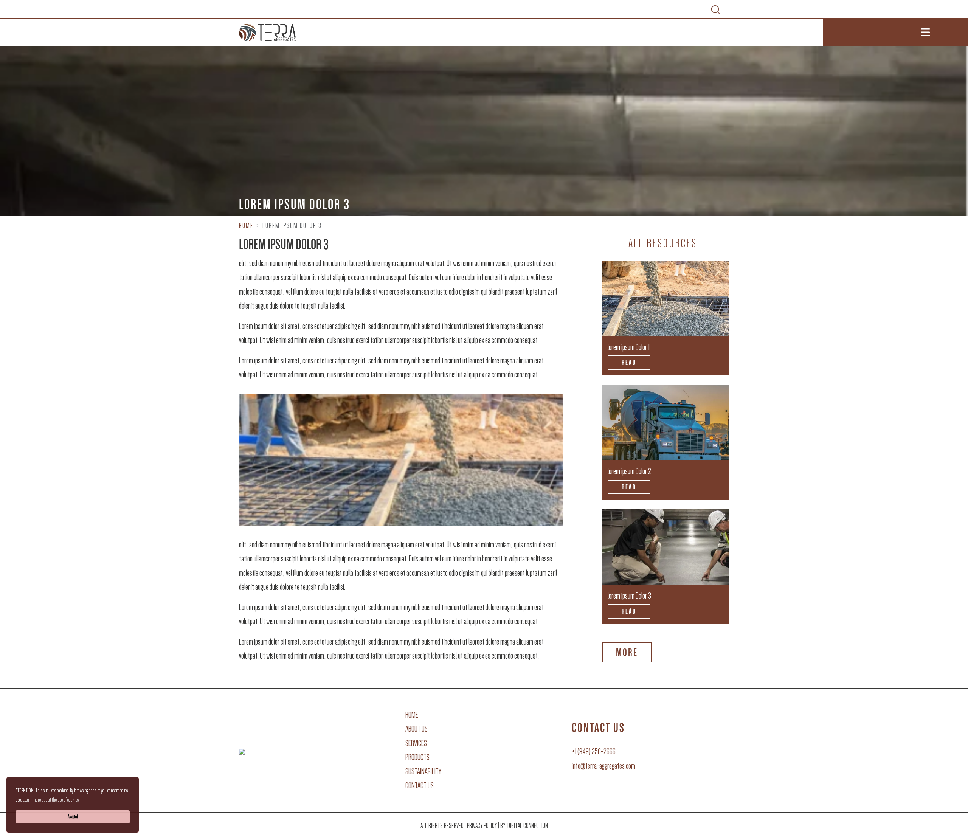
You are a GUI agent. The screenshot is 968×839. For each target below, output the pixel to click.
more (627, 652)
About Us (416, 729)
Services (416, 743)
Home (246, 226)
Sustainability (423, 771)
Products (417, 757)
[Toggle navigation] (895, 32)
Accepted (73, 816)
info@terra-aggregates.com (603, 766)
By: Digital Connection (524, 826)
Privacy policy (482, 826)
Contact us (419, 785)
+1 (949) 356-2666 (594, 751)
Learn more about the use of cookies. (51, 800)
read (629, 362)
